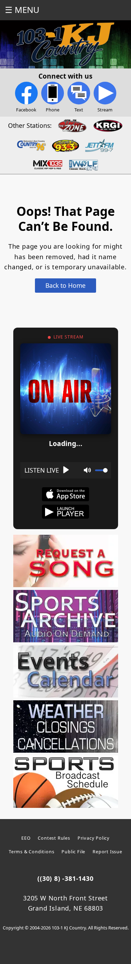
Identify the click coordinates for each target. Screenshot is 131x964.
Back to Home (65, 285)
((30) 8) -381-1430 (65, 878)
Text (78, 110)
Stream (104, 110)
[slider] (101, 470)
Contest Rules (54, 838)
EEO (25, 838)
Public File (73, 851)
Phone (52, 110)
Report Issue (107, 851)
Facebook (26, 110)
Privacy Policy (94, 838)
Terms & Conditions (31, 851)
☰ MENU (22, 9)
